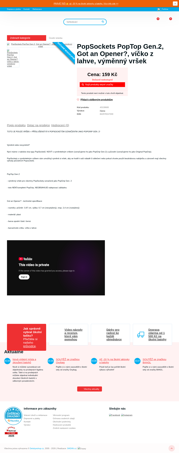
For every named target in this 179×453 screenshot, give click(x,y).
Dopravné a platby (32, 418)
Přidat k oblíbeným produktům (97, 99)
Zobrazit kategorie (20, 38)
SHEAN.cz (71, 448)
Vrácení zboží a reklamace (35, 415)
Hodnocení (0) (60, 125)
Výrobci (27, 425)
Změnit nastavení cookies (64, 428)
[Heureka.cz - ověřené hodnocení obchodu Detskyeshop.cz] (13, 416)
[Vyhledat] (103, 22)
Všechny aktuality (91, 389)
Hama (102, 111)
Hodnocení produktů (62, 425)
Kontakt (26, 9)
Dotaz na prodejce (38, 125)
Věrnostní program (61, 415)
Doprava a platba (14, 9)
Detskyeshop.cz (37, 448)
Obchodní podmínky (62, 422)
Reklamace (37, 9)
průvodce (29, 346)
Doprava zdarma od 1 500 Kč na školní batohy (157, 334)
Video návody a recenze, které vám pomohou (73, 334)
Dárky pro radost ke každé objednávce (114, 334)
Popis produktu (16, 125)
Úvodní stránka (55, 38)
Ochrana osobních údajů (64, 418)
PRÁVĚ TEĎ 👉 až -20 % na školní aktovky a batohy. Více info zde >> (86, 3)
